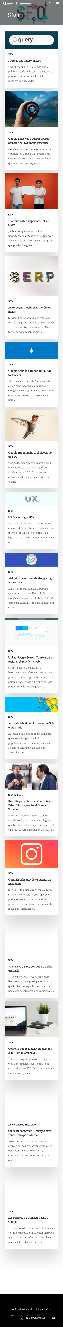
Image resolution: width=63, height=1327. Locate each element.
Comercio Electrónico (25, 1124)
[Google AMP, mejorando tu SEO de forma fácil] (31, 374)
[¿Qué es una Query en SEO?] (31, 59)
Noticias (18, 794)
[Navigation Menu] (57, 3)
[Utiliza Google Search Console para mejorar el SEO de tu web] (31, 655)
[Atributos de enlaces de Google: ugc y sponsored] (31, 583)
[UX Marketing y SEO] (31, 520)
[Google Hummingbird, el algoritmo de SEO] (31, 449)
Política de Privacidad (22, 1309)
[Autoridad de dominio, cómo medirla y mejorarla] (31, 728)
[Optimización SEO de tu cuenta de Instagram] (31, 878)
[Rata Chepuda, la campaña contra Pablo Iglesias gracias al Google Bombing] (31, 799)
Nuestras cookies (35, 1317)
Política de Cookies (42, 1309)
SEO (10, 54)
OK (54, 1317)
